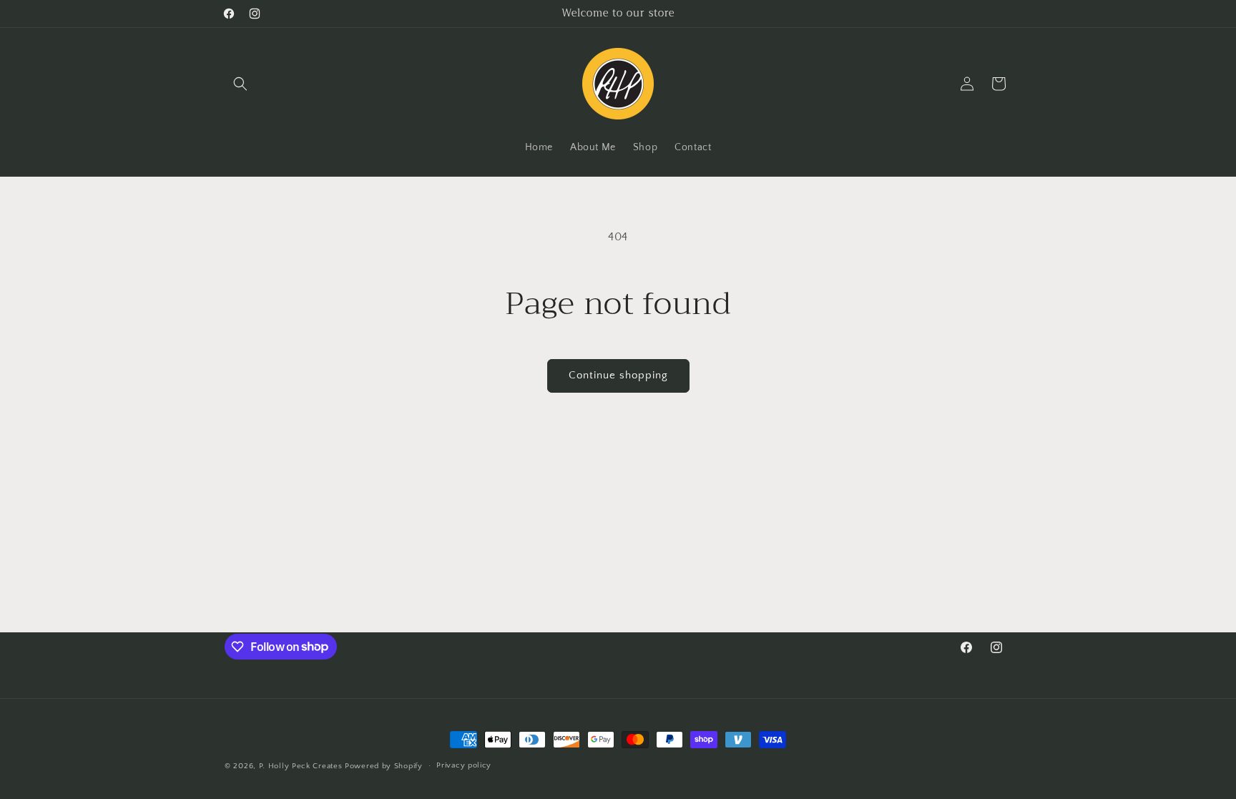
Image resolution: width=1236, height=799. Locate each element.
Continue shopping (618, 375)
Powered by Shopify (384, 766)
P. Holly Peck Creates (301, 766)
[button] (240, 83)
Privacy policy (463, 765)
